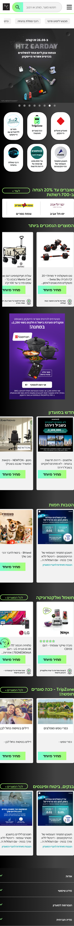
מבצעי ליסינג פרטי (57, 21)
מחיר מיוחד (52, 289)
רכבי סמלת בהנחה (28, 21)
